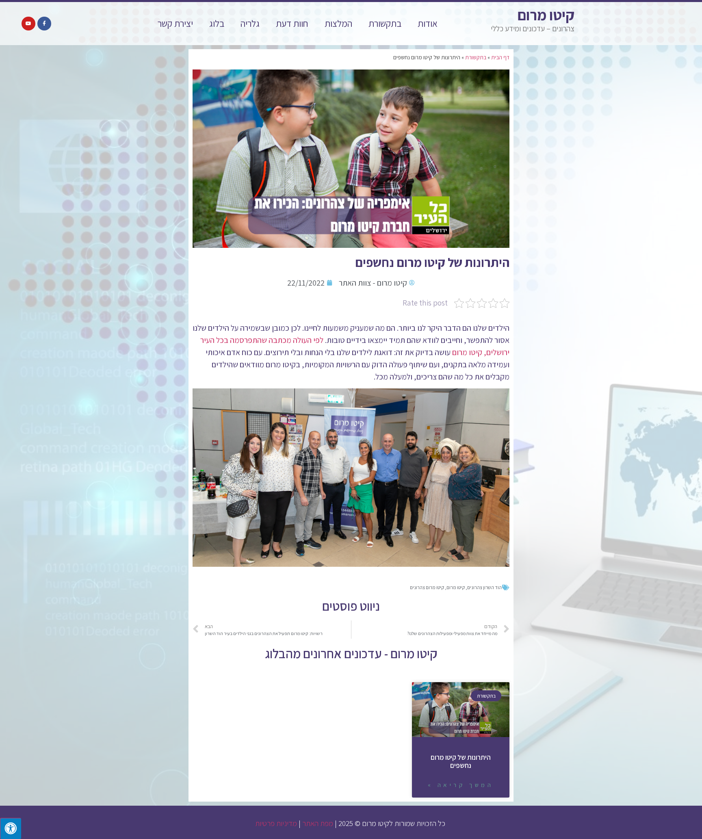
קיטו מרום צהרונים (427, 587)
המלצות (338, 23)
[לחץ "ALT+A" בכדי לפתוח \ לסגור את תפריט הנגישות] (10, 828)
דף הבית (500, 57)
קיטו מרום (546, 15)
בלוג (216, 23)
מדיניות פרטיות (276, 823)
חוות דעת (292, 23)
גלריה (250, 23)
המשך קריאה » (460, 785)
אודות (428, 23)
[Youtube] (28, 23)
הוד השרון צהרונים (484, 587)
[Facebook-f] (44, 23)
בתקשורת (384, 23)
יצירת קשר (175, 23)
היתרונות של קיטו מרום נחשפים (461, 761)
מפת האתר (317, 823)
